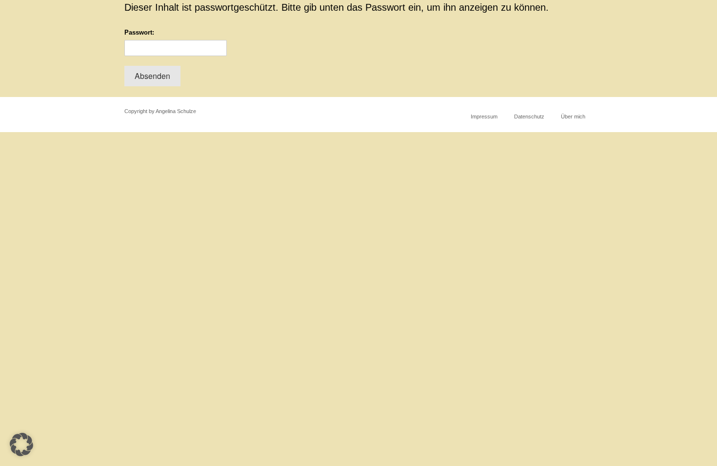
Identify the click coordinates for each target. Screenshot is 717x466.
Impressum (484, 116)
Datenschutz (529, 116)
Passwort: (139, 32)
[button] (21, 444)
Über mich (573, 116)
